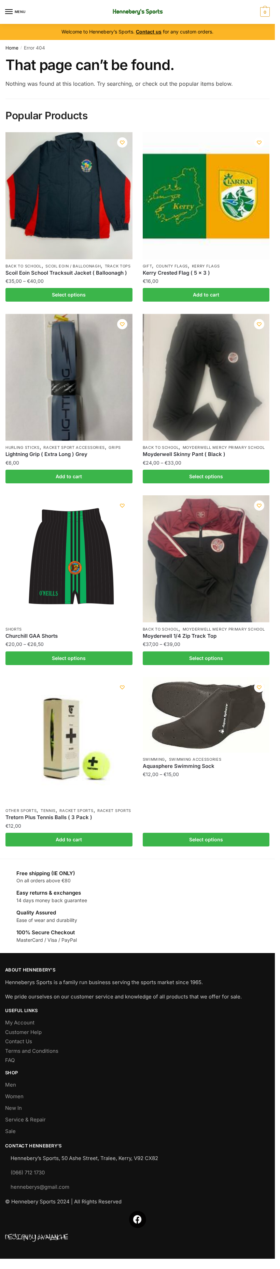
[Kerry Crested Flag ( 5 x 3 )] (206, 195)
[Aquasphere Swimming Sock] (206, 715)
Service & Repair (25, 1119)
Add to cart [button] (206, 295)
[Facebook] (137, 1219)
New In (13, 1108)
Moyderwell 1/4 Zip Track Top (179, 636)
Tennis (48, 810)
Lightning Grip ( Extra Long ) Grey (46, 454)
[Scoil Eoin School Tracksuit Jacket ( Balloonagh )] (68, 195)
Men (10, 1084)
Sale (10, 1131)
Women (14, 1096)
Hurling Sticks (22, 447)
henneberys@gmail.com (40, 1187)
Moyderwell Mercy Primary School (224, 447)
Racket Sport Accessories (74, 447)
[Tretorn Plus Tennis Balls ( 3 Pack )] (68, 740)
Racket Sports (76, 810)
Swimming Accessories (195, 759)
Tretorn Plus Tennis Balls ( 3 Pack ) (48, 817)
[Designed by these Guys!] (137, 1238)
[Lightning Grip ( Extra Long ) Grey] (68, 377)
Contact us (149, 32)
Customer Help (23, 1032)
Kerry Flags (206, 266)
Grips (115, 447)
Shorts (13, 629)
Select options (69, 295)
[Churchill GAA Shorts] (68, 558)
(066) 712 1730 (28, 1172)
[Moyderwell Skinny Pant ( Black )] (206, 377)
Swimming (154, 759)
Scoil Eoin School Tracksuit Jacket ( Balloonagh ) (66, 273)
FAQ (10, 1060)
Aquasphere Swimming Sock (178, 766)
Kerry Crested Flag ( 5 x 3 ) (176, 273)
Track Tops (118, 266)
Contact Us (18, 1041)
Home (11, 48)
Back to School (23, 266)
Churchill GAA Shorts (31, 636)
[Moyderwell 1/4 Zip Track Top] (206, 558)
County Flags (172, 266)
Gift (147, 266)
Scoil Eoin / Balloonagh (73, 266)
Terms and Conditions (31, 1051)
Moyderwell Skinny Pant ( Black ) (184, 454)
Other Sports (21, 810)
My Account (19, 1022)
